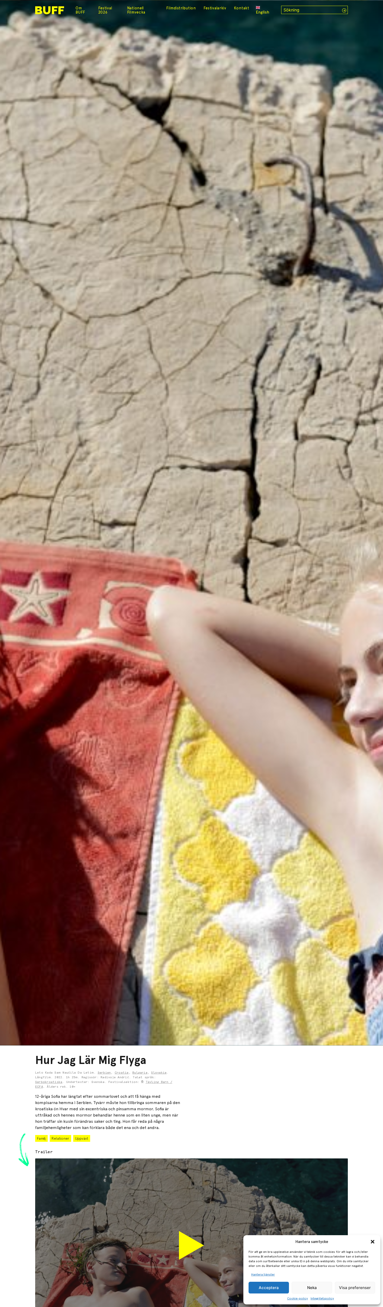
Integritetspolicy (322, 1298)
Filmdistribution (181, 8)
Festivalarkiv (214, 8)
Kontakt (241, 8)
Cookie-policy (297, 1298)
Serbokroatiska (48, 1082)
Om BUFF (80, 10)
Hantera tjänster (263, 1274)
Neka (312, 1287)
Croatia (122, 1072)
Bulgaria (139, 1072)
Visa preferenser (355, 1287)
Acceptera (269, 1287)
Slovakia (158, 1072)
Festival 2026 (105, 10)
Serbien (104, 1072)
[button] (372, 1241)
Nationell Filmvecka (136, 10)
